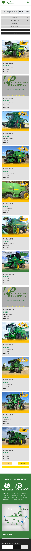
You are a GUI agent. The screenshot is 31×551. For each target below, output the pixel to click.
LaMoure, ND (24, 493)
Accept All (17, 547)
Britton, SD (5, 495)
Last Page (23, 463)
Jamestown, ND (16, 499)
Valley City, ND (24, 499)
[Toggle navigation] (23, 2)
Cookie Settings (7, 547)
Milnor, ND (23, 495)
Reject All (24, 547)
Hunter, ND (14, 497)
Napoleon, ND (24, 497)
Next (15, 467)
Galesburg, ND (15, 493)
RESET (27, 11)
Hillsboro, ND (15, 495)
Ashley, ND (5, 493)
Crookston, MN (6, 497)
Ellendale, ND (6, 499)
